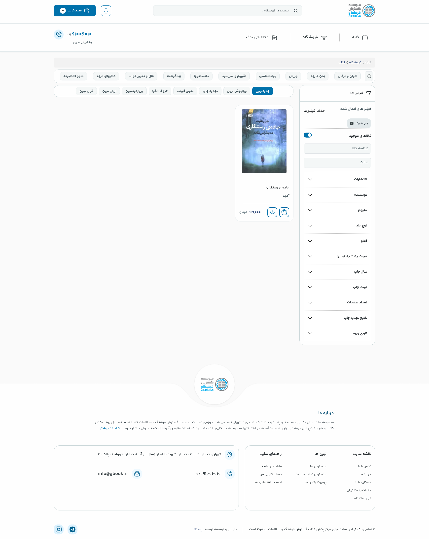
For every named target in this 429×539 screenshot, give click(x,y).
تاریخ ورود (359, 333)
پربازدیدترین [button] (134, 91)
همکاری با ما (363, 482)
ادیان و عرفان (347, 76)
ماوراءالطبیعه (73, 76)
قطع (364, 241)
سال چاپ (360, 272)
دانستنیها (201, 76)
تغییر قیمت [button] (185, 91)
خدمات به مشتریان (359, 490)
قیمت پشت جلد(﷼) (352, 256)
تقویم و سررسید (234, 76)
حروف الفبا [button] (160, 91)
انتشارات (360, 179)
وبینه (198, 530)
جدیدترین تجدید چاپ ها (311, 474)
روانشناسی (267, 76)
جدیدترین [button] (263, 91)
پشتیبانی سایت (272, 466)
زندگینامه (174, 76)
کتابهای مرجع (106, 76)
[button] (369, 76)
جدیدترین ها (318, 466)
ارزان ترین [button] (109, 91)
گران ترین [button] (86, 91)
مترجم (362, 210)
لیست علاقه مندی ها (268, 482)
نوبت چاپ (360, 287)
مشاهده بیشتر (111, 428)
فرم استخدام (362, 498)
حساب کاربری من (271, 474)
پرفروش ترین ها (315, 482)
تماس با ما (364, 466)
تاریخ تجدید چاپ (355, 318)
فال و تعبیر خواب (141, 76)
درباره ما (365, 474)
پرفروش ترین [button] (237, 91)
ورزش (293, 76)
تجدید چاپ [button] (210, 91)
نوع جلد (361, 225)
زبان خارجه (318, 76)
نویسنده (360, 195)
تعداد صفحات (357, 302)
